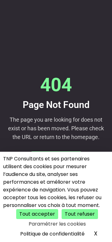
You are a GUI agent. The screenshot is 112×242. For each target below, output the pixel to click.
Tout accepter (37, 213)
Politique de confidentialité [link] (52, 233)
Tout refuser (80, 213)
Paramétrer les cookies (57, 223)
